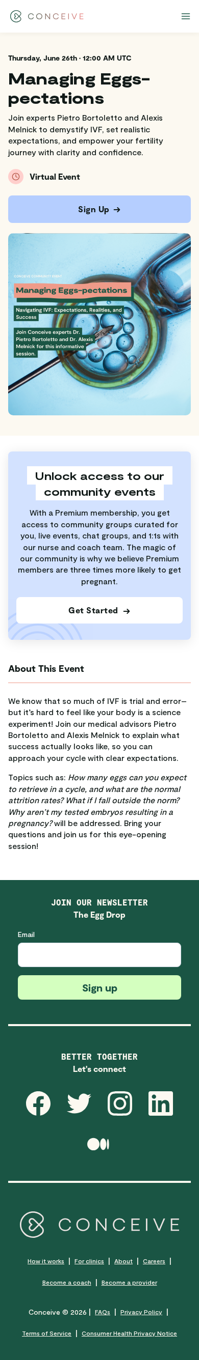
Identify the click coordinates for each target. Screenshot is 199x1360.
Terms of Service (46, 1333)
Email (26, 934)
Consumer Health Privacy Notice (129, 1333)
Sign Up (94, 209)
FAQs (102, 1311)
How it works (46, 1260)
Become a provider (129, 1282)
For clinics (89, 1260)
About (123, 1260)
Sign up (99, 987)
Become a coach (66, 1282)
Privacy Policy (141, 1311)
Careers (154, 1260)
